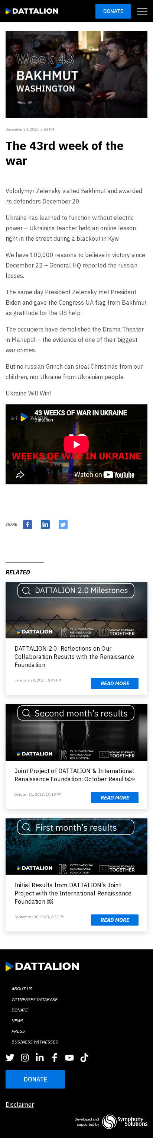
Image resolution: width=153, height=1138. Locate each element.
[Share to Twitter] (63, 524)
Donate (113, 11)
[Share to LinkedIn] (45, 524)
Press (18, 1031)
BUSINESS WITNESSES (35, 1042)
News (17, 1020)
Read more (115, 683)
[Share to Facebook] (27, 524)
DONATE (35, 1079)
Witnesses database (35, 999)
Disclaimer (20, 1104)
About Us (22, 988)
